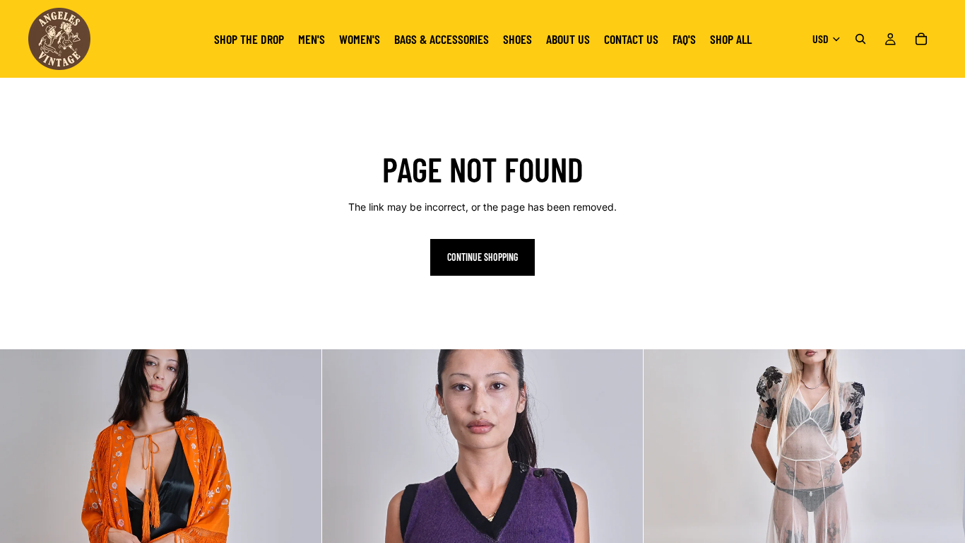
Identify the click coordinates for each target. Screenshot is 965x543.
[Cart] (921, 38)
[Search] (860, 38)
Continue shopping (482, 257)
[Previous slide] (21, 510)
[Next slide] (300, 510)
